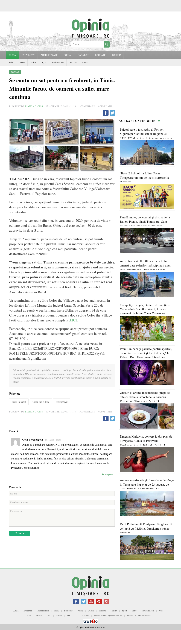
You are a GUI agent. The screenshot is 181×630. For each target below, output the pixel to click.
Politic (80, 610)
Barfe (134, 610)
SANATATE (83, 55)
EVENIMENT (28, 55)
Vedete (59, 615)
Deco (49, 615)
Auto (28, 615)
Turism (33, 62)
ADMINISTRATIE (49, 55)
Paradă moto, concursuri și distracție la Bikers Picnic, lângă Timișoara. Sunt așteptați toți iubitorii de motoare (145, 221)
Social (56, 610)
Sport (44, 62)
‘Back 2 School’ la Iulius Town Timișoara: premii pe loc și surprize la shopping (144, 177)
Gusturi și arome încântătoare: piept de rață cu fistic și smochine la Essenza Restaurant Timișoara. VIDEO (145, 396)
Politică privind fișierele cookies (108, 615)
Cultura (22, 62)
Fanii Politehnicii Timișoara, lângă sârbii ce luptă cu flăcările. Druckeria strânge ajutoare (146, 528)
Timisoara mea (58, 62)
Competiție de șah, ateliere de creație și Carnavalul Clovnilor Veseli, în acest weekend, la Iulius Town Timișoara (145, 309)
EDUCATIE (100, 55)
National (73, 62)
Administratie (43, 610)
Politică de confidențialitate (138, 615)
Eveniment (28, 610)
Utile (11, 62)
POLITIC (116, 55)
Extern (84, 62)
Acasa (12, 55)
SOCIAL (68, 55)
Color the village (41, 401)
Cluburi (86, 615)
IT (76, 615)
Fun (68, 615)
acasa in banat (19, 401)
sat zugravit (62, 401)
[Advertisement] (147, 91)
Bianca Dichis (34, 106)
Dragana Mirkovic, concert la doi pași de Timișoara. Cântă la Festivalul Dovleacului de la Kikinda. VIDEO (146, 440)
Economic (68, 610)
